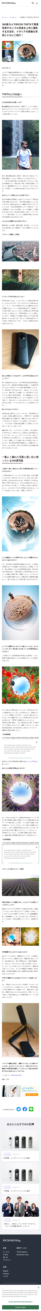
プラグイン (7, 1260)
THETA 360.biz (22, 1252)
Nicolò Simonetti (16, 1075)
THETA (5, 1254)
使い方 (5, 1257)
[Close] (38, 1287)
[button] (37, 3)
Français (6, 1273)
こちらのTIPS (31, 761)
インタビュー (13, 17)
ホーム (4, 17)
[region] (20, 1298)
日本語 (5, 1276)
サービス (6, 1252)
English (5, 1271)
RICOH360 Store (23, 1254)
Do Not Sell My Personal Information (20, 1302)
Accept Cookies (20, 1307)
